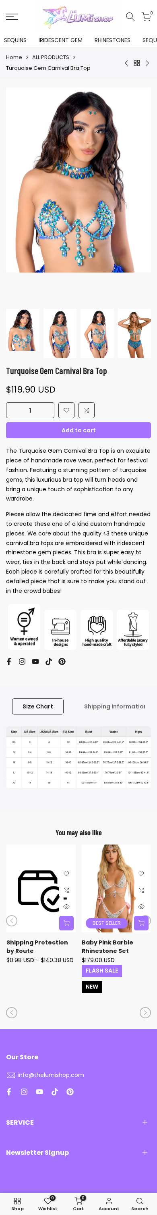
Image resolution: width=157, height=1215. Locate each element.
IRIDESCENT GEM (61, 40)
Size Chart (38, 706)
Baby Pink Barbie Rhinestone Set (107, 946)
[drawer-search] (130, 16)
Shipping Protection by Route (37, 946)
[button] (66, 410)
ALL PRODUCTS (50, 57)
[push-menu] (12, 17)
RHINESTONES (112, 40)
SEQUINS (15, 40)
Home (14, 57)
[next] (145, 1012)
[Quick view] (66, 907)
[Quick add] (66, 923)
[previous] (11, 920)
